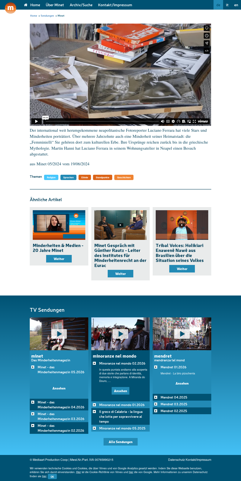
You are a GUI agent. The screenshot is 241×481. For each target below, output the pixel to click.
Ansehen (59, 388)
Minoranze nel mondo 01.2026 (122, 405)
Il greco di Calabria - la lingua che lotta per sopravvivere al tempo (121, 416)
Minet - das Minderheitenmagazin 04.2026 (61, 404)
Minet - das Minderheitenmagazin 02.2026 (61, 428)
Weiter (59, 258)
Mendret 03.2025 (174, 404)
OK (52, 476)
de (218, 4)
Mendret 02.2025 (174, 411)
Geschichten (124, 177)
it (227, 4)
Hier (78, 472)
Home (35, 4)
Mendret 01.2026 (173, 367)
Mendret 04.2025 (174, 397)
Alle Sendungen (121, 441)
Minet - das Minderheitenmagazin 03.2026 (61, 416)
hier (131, 472)
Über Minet (55, 4)
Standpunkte (102, 177)
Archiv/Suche (81, 4)
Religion (51, 177)
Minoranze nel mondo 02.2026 (122, 363)
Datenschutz (176, 459)
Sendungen (47, 15)
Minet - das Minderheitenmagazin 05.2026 (61, 369)
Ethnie (84, 177)
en (236, 4)
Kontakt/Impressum (115, 4)
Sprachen (68, 177)
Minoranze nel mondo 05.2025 (122, 428)
